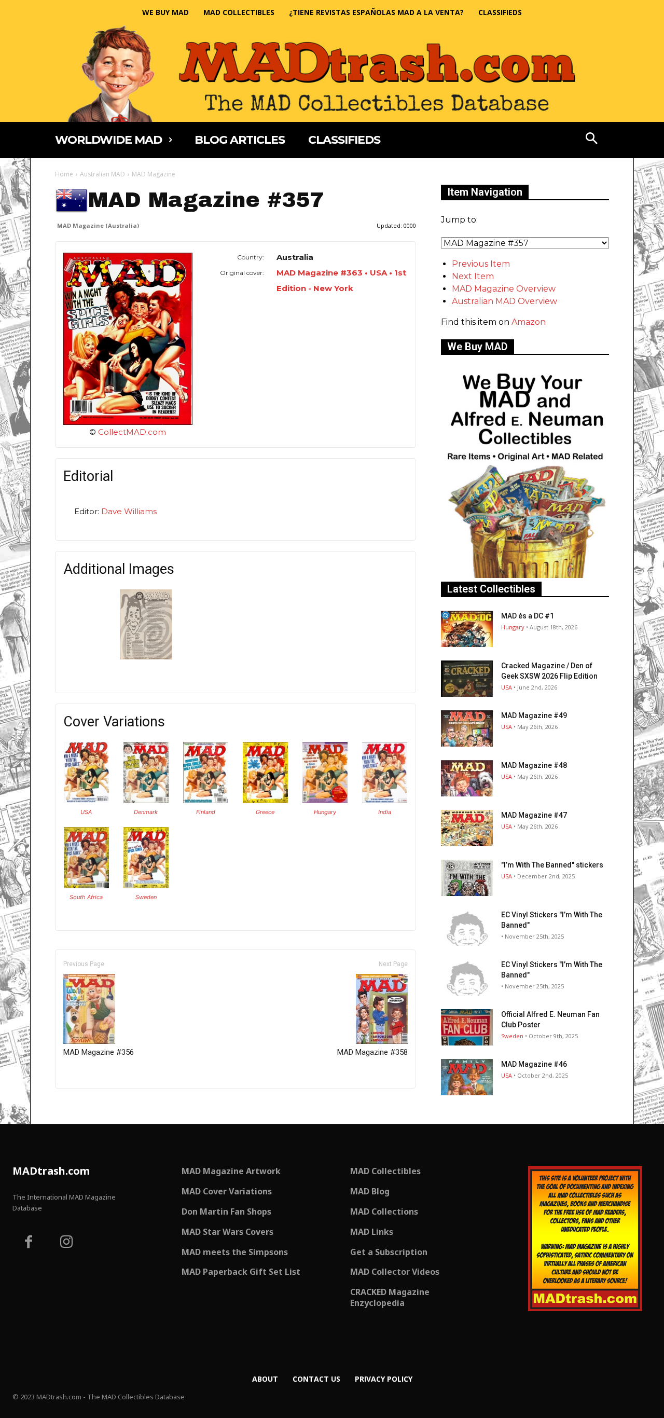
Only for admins (91, 1106)
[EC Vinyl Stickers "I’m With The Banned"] (467, 928)
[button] (592, 139)
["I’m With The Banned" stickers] (467, 878)
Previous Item (481, 264)
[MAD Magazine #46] (467, 1077)
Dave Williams (129, 511)
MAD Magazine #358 (372, 1052)
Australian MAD (102, 174)
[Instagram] (67, 1243)
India (384, 812)
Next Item (473, 276)
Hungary (325, 812)
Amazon (528, 322)
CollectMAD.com (132, 432)
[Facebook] (28, 1243)
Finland (205, 812)
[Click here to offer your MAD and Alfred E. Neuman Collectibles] (525, 575)
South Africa (86, 897)
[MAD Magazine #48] (467, 778)
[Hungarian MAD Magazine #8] (325, 800)
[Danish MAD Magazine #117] (146, 800)
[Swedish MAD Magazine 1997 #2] (146, 885)
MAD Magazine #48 (534, 765)
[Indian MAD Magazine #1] (384, 800)
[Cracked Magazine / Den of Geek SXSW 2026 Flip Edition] (467, 678)
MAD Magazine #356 (98, 1052)
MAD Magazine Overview (504, 289)
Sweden (146, 897)
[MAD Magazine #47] (467, 828)
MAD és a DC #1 (527, 616)
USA (86, 812)
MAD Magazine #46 (534, 1064)
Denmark (146, 812)
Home (64, 174)
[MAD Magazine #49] (467, 728)
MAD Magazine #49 (534, 715)
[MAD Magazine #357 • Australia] (127, 339)
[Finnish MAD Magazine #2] (205, 800)
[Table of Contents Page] (146, 657)
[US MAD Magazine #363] (86, 800)
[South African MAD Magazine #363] (86, 885)
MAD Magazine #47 (534, 815)
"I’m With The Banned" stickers (552, 865)
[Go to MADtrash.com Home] (332, 73)
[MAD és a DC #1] (467, 629)
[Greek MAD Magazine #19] (265, 800)
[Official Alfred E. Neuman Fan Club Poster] (467, 1027)
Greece (265, 812)
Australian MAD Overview (504, 301)
